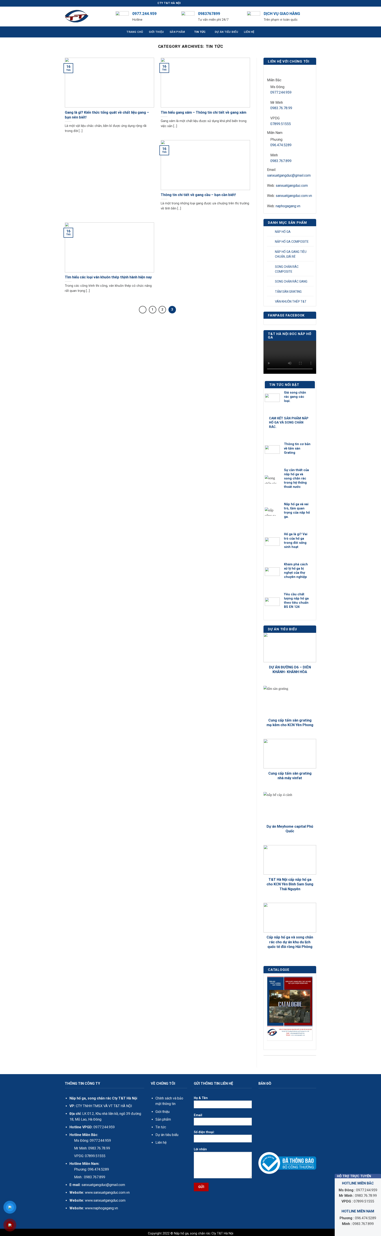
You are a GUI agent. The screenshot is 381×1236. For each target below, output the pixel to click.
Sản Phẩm (177, 31)
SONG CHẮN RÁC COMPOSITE (287, 269)
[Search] (314, 16)
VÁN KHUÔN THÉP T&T (290, 301)
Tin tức (160, 1127)
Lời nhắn (200, 1149)
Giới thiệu (162, 1112)
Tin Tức (200, 31)
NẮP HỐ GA (283, 231)
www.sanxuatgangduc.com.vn (107, 1192)
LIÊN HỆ (249, 31)
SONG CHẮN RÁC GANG (291, 281)
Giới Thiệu (156, 31)
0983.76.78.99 (281, 108)
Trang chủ (135, 31)
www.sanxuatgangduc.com (105, 1200)
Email (198, 1115)
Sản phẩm (163, 1119)
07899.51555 (280, 124)
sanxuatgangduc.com (292, 185)
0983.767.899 (280, 161)
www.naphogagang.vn (101, 1208)
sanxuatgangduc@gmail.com (289, 175)
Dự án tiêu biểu (166, 1135)
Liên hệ (160, 1142)
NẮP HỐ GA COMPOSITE (292, 241)
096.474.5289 (280, 145)
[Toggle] (311, 231)
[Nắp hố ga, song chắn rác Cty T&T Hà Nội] (87, 16)
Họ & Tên (201, 1098)
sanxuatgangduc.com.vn (294, 196)
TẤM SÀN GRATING (288, 291)
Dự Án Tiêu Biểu (226, 31)
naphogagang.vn (288, 206)
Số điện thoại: (204, 1132)
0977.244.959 (280, 92)
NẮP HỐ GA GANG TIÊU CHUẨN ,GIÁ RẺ (290, 254)
